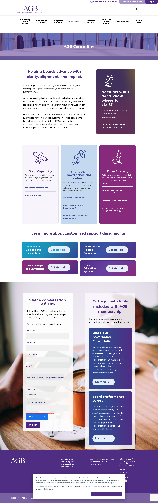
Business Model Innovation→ (115, 200)
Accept (99, 494)
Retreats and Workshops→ (37, 188)
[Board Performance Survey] (110, 418)
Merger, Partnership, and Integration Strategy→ (113, 209)
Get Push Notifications (128, 465)
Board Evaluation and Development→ (73, 206)
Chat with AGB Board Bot (105, 2)
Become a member (132, 2)
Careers (122, 470)
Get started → (59, 250)
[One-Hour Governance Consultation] (110, 358)
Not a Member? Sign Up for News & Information (127, 461)
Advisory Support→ (34, 195)
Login (151, 2)
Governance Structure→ (74, 198)
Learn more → (103, 382)
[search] (136, 9)
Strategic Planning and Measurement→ (112, 191)
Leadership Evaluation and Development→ (75, 216)
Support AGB (124, 472)
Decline (114, 494)
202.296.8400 (95, 464)
